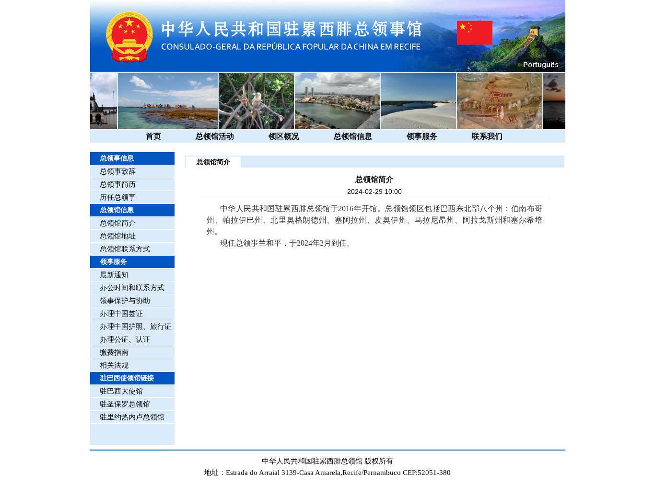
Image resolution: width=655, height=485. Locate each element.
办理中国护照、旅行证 (136, 326)
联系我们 (487, 136)
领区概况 (284, 136)
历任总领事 (118, 197)
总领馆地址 (118, 236)
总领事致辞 (118, 171)
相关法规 (114, 365)
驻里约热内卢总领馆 (132, 417)
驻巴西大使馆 (121, 391)
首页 (153, 136)
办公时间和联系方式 (132, 288)
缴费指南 (114, 352)
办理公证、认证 (125, 339)
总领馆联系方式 (125, 249)
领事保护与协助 (125, 301)
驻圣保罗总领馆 (125, 404)
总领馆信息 (353, 136)
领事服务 (422, 136)
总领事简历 (118, 184)
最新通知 (114, 275)
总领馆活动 (215, 136)
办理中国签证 (121, 313)
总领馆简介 (118, 223)
